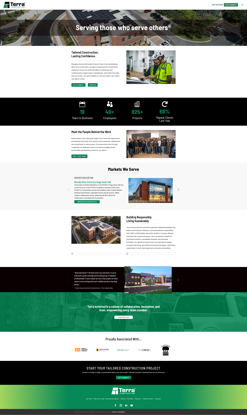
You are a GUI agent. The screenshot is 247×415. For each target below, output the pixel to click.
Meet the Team (99, 399)
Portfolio (130, 399)
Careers (138, 399)
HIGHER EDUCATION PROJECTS (87, 202)
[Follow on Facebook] (115, 405)
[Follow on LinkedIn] (126, 405)
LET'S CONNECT (78, 85)
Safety (123, 399)
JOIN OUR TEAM (123, 317)
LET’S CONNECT (230, 5)
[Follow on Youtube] (131, 405)
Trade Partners (148, 399)
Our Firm (89, 399)
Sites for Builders (118, 412)
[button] (178, 189)
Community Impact (112, 399)
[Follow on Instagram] (120, 405)
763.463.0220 (217, 4)
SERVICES (92, 85)
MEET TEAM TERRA (79, 156)
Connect (158, 399)
